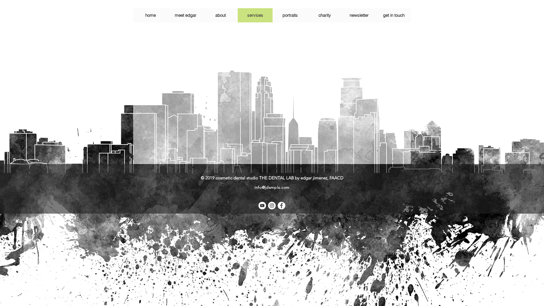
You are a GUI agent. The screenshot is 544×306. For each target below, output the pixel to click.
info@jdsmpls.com (272, 187)
